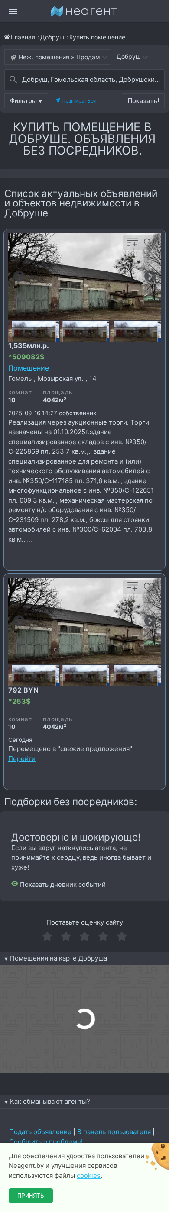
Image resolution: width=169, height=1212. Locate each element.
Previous (19, 276)
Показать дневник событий (62, 884)
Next (149, 276)
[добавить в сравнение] (132, 246)
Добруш (52, 37)
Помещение (28, 368)
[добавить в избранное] (149, 246)
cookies (89, 1175)
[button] (26, 100)
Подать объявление (40, 1132)
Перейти (22, 758)
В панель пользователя (114, 1132)
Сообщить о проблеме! (46, 1142)
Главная (23, 37)
